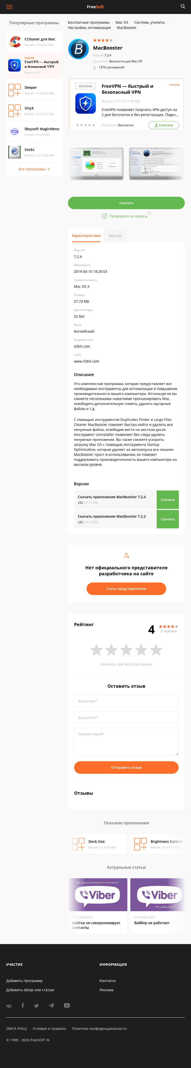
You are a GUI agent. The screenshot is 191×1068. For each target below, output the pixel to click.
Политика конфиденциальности (99, 1028)
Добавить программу (24, 980)
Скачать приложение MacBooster (112, 496)
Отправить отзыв (126, 767)
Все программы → (34, 169)
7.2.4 (102, 55)
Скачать (126, 202)
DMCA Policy (16, 1028)
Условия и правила (49, 1028)
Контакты (107, 980)
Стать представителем (126, 588)
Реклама (106, 989)
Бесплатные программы (89, 22)
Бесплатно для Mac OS (125, 61)
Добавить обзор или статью (30, 989)
